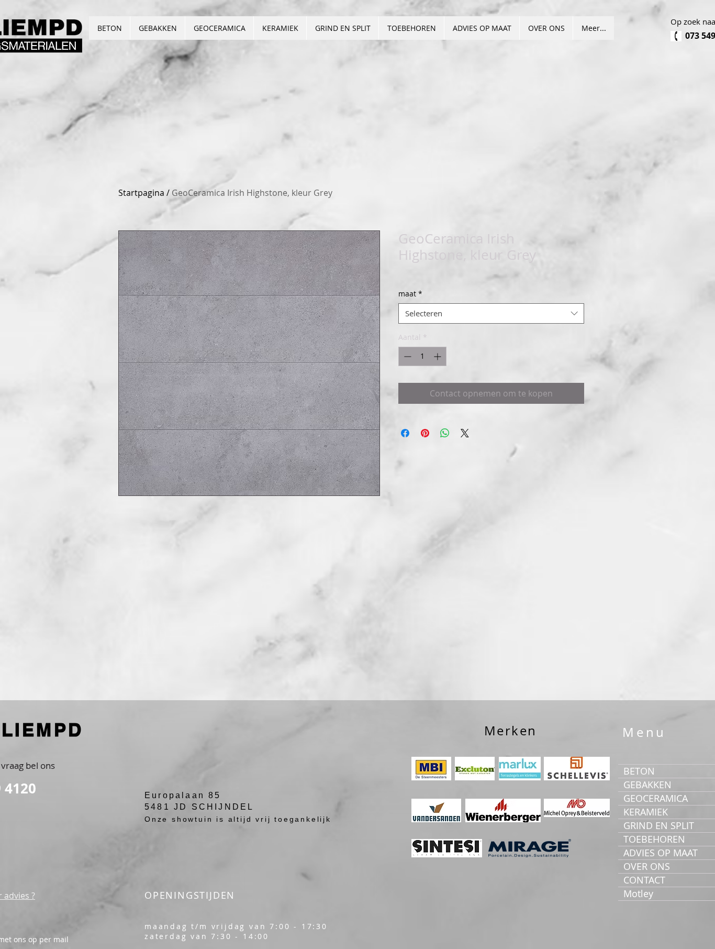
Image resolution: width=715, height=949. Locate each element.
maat (410, 294)
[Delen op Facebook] (405, 433)
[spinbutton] (422, 356)
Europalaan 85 (182, 795)
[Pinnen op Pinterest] (425, 433)
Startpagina (141, 192)
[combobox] (491, 313)
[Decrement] (406, 356)
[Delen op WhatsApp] (445, 433)
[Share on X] (465, 433)
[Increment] (438, 356)
